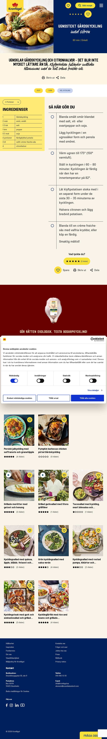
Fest (38, 90)
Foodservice (10, 651)
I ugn (50, 90)
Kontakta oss (60, 643)
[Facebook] (7, 705)
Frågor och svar (61, 647)
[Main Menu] (101, 5)
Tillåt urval (53, 398)
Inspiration (10, 647)
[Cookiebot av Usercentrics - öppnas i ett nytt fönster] (92, 339)
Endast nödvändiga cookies (19, 398)
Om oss (8, 654)
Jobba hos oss (60, 651)
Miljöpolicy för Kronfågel (15, 662)
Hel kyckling (65, 90)
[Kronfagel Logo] (16, 8)
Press (57, 654)
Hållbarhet (10, 643)
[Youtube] (23, 705)
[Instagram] (12, 705)
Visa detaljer (93, 390)
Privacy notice (60, 662)
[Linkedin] (17, 705)
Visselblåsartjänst (12, 658)
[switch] (40, 381)
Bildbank (58, 658)
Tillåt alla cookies (87, 398)
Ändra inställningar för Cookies (17, 691)
